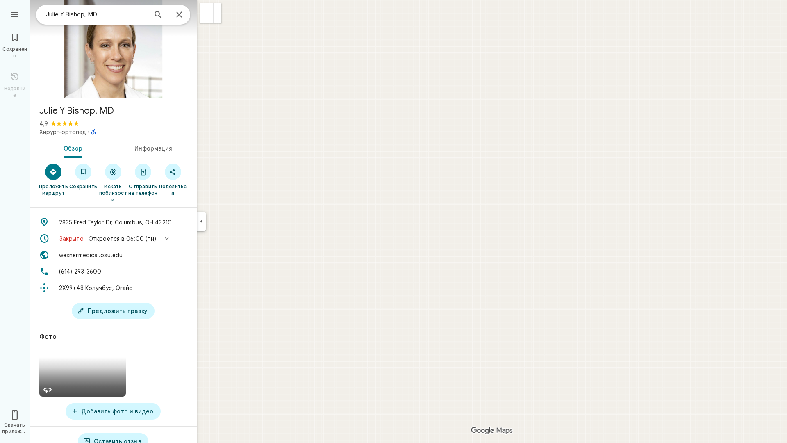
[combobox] (96, 14)
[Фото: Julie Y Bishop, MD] (113, 49)
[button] (207, 13)
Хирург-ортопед (62, 132)
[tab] (71, 148)
